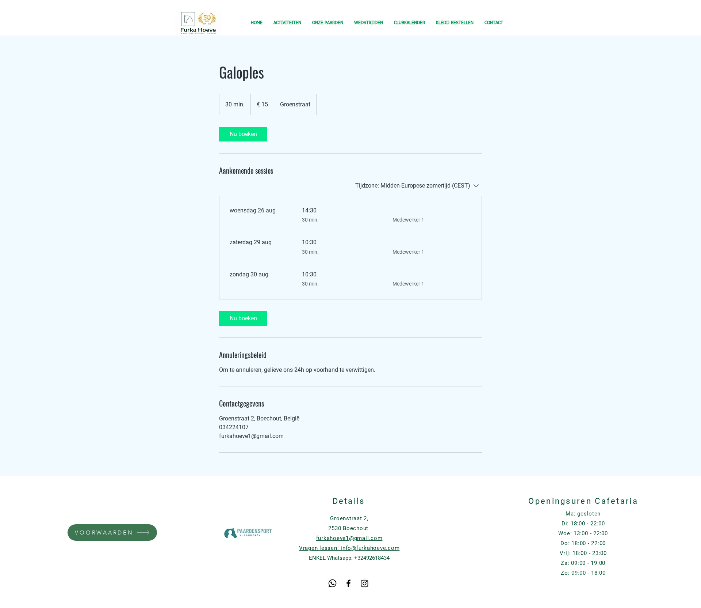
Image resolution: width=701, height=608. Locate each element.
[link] (243, 134)
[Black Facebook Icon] (348, 583)
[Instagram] (364, 583)
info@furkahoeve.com (370, 548)
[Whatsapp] (332, 583)
